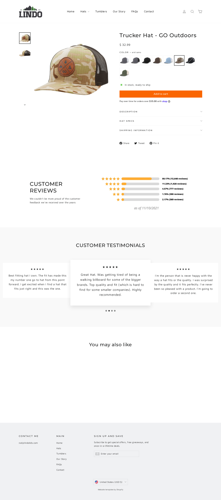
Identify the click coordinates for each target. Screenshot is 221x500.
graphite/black (135, 60)
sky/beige (168, 60)
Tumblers (101, 11)
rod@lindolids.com (28, 443)
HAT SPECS (127, 121)
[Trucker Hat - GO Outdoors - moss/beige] (47, 399)
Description (129, 112)
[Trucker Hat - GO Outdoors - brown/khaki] (32, 399)
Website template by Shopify (110, 489)
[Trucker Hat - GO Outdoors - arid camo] (39, 399)
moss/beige (124, 73)
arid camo (179, 60)
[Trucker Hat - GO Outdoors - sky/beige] (35, 399)
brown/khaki (157, 60)
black (146, 60)
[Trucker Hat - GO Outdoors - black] (28, 399)
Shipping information (136, 130)
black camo (190, 60)
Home (71, 11)
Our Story (119, 11)
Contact (149, 11)
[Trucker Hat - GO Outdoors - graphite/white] (20, 399)
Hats (83, 11)
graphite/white (124, 60)
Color (130, 52)
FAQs (134, 11)
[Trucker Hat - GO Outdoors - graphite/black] (24, 399)
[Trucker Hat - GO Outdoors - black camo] (43, 399)
